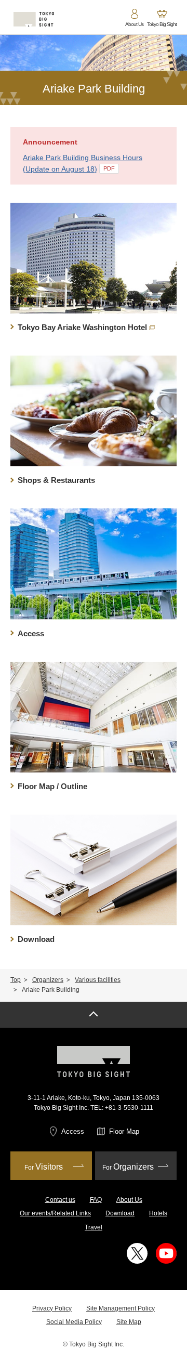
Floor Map (124, 1131)
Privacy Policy (52, 1308)
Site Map (128, 1322)
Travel (93, 1227)
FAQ (96, 1199)
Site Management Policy (120, 1308)
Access (72, 1131)
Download (120, 1213)
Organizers (47, 980)
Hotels (158, 1213)
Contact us (60, 1199)
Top (15, 980)
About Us (129, 1199)
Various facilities (98, 980)
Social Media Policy (74, 1322)
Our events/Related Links (55, 1213)
